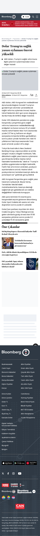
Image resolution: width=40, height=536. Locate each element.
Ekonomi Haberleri (9, 372)
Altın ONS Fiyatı (26, 388)
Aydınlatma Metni (8, 437)
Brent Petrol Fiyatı (27, 402)
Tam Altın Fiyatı (27, 376)
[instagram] (13, 473)
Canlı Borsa (25, 394)
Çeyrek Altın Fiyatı (28, 372)
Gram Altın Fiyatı (27, 368)
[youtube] (19, 473)
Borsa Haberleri (7, 376)
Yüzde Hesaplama (28, 418)
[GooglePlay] (19, 463)
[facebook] (8, 473)
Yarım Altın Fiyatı (27, 380)
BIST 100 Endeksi (27, 410)
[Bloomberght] (9, 17)
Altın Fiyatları (26, 364)
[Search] (33, 16)
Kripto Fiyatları (7, 384)
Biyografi (5, 445)
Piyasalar (16, 39)
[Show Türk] (8, 497)
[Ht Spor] (22, 485)
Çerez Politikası (7, 441)
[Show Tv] (3, 497)
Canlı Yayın (6, 368)
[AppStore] (7, 463)
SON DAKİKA (5, 24)
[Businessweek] (26, 491)
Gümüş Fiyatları (27, 398)
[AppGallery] (31, 463)
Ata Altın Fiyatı (26, 384)
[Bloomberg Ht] (9, 491)
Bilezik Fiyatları (26, 406)
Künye (4, 388)
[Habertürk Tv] (14, 485)
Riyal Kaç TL (6, 414)
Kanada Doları (7, 418)
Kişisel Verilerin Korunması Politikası (9, 424)
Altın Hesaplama (27, 414)
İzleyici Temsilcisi (8, 429)
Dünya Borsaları (8, 380)
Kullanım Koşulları (8, 433)
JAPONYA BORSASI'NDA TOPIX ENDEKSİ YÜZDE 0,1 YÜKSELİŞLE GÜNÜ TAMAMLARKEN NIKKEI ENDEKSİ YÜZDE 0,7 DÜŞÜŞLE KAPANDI (26, 23)
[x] (3, 473)
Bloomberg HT (6, 39)
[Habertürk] (5, 485)
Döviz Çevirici (7, 398)
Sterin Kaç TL (7, 410)
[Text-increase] (31, 95)
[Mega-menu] (37, 16)
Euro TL (4, 406)
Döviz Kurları (6, 394)
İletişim (4, 449)
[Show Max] (13, 497)
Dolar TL (5, 402)
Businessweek (7, 364)
